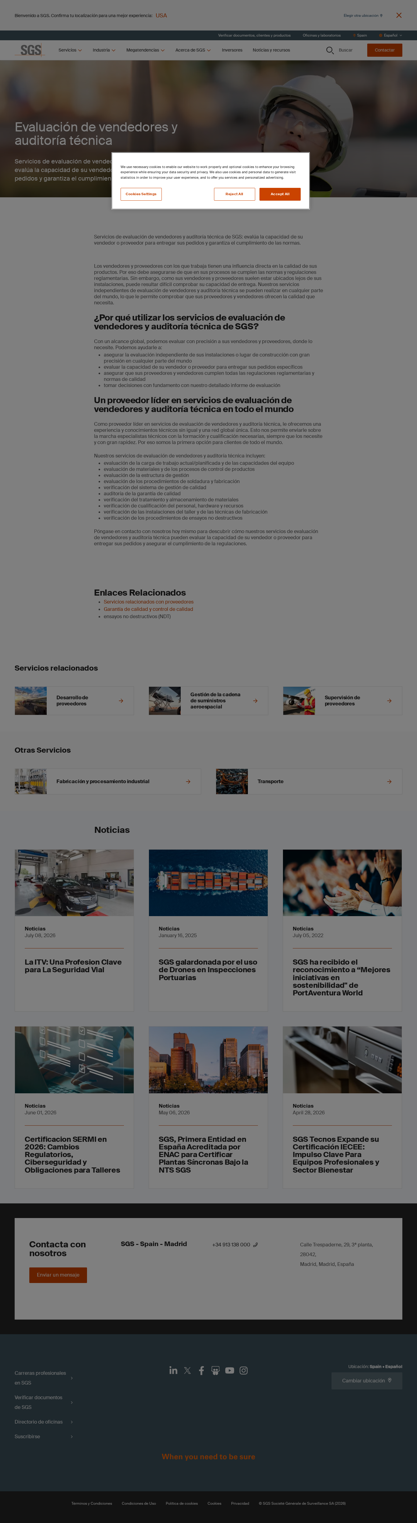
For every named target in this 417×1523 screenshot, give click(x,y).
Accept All (280, 194)
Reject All (234, 194)
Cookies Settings (141, 194)
